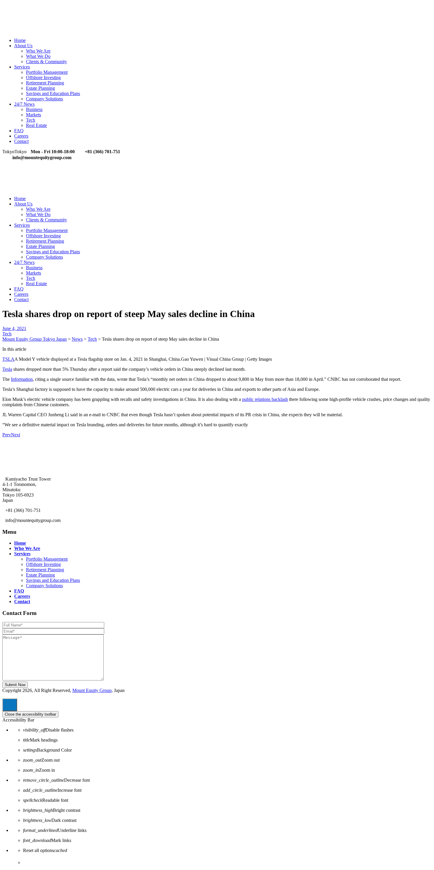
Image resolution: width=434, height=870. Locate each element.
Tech (30, 120)
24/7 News (24, 104)
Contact (21, 141)
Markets (33, 114)
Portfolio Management (47, 72)
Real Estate (36, 125)
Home (20, 40)
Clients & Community (46, 61)
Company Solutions (44, 98)
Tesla (7, 369)
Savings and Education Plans (53, 93)
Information (22, 379)
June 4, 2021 (14, 328)
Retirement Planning (45, 82)
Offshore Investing (43, 77)
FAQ (19, 130)
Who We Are (38, 50)
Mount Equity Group (92, 690)
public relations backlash (265, 399)
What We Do (38, 56)
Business (34, 109)
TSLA (8, 359)
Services (22, 66)
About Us (23, 45)
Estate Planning (40, 88)
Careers (21, 135)
